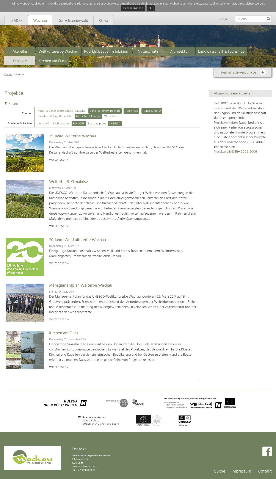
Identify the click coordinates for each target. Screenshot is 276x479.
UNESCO (114, 123)
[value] (268, 19)
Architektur (179, 52)
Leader (65, 123)
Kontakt (264, 471)
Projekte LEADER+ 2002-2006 (235, 152)
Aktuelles (20, 52)
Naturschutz (148, 52)
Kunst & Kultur (152, 110)
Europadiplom (97, 123)
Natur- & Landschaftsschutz (55, 110)
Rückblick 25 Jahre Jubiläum (106, 52)
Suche (219, 471)
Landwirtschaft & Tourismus (221, 52)
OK (151, 8)
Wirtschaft (111, 116)
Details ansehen (133, 8)
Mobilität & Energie (88, 116)
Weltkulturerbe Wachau (58, 52)
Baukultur (80, 110)
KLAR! (55, 123)
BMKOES (78, 123)
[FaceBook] (267, 452)
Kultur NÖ (44, 123)
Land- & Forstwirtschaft (105, 110)
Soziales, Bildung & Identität (55, 116)
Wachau (8, 75)
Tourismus (131, 110)
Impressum (241, 471)
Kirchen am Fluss (52, 61)
